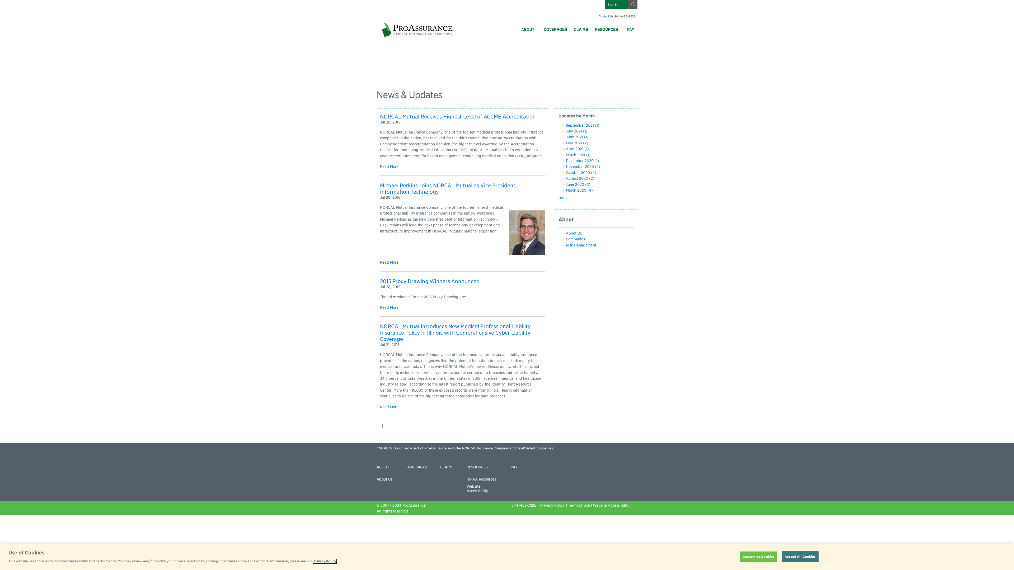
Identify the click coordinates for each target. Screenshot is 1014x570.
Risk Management (581, 245)
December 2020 (582, 161)
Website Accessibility (611, 505)
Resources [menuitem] (606, 29)
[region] (507, 557)
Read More (389, 166)
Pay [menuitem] (630, 29)
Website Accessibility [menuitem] (477, 488)
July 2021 (577, 131)
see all (564, 198)
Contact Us (606, 16)
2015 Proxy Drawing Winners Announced (430, 281)
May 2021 (577, 143)
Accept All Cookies (800, 557)
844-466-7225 (524, 505)
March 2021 (578, 155)
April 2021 (577, 149)
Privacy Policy (552, 505)
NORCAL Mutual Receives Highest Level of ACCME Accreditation (458, 116)
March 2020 (579, 190)
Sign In (613, 5)
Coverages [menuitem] (555, 29)
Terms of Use (579, 505)
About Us (574, 233)
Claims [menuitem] (581, 29)
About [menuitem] (527, 29)
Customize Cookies (758, 557)
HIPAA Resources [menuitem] (481, 479)
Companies (575, 239)
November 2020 (583, 166)
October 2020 (581, 172)
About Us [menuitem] (384, 479)
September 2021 (582, 125)
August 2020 (580, 178)
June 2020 (578, 184)
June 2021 (577, 137)
